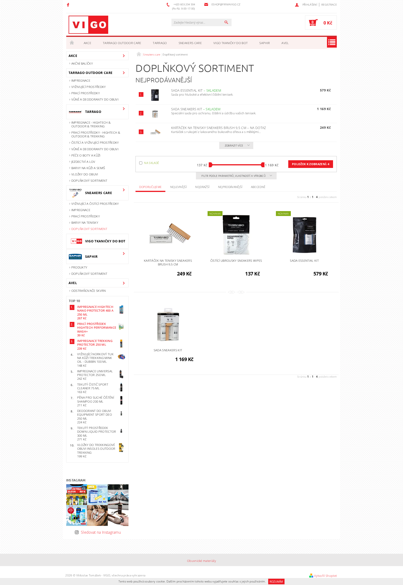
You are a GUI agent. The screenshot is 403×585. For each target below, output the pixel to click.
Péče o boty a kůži (86, 155)
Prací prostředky (85, 93)
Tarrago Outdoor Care (122, 43)
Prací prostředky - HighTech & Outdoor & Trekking (95, 134)
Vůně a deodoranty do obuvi (94, 99)
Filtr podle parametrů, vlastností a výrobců (234, 176)
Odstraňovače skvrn (88, 291)
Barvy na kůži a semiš (88, 168)
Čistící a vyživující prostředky (95, 142)
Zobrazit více (234, 145)
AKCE (87, 43)
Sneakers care (190, 43)
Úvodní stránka (72, 43)
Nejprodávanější (230, 187)
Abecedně (258, 187)
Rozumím (276, 582)
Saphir (264, 43)
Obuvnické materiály (201, 560)
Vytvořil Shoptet (325, 576)
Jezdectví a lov (83, 162)
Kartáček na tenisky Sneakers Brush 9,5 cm (218, 127)
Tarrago (160, 43)
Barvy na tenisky (84, 222)
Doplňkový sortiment (89, 180)
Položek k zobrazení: (310, 164)
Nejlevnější (178, 187)
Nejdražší (202, 187)
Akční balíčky (82, 63)
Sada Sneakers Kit (196, 109)
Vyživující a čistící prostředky (95, 204)
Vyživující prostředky (88, 87)
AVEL (285, 43)
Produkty (79, 267)
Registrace (329, 4)
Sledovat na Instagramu (101, 532)
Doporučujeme (150, 187)
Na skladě (151, 163)
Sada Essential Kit (196, 90)
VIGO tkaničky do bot (230, 43)
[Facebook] (68, 5)
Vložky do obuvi (84, 174)
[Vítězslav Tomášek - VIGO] (88, 25)
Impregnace (80, 80)
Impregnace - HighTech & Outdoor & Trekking (91, 124)
